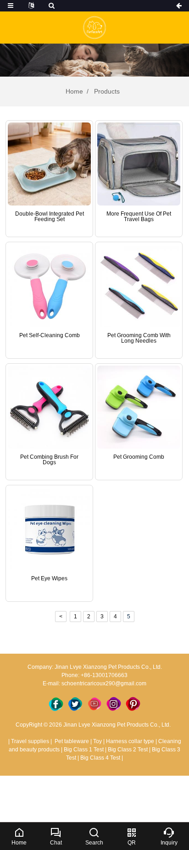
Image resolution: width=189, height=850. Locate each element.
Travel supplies (30, 741)
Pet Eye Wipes (49, 578)
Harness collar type (130, 741)
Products (106, 91)
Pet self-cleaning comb (49, 335)
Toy (97, 741)
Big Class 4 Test (100, 758)
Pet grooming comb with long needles (139, 338)
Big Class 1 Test (84, 749)
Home (74, 91)
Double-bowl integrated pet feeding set (49, 216)
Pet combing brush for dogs (49, 459)
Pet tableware (71, 741)
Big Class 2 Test (128, 749)
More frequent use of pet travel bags (138, 216)
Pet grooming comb (138, 457)
